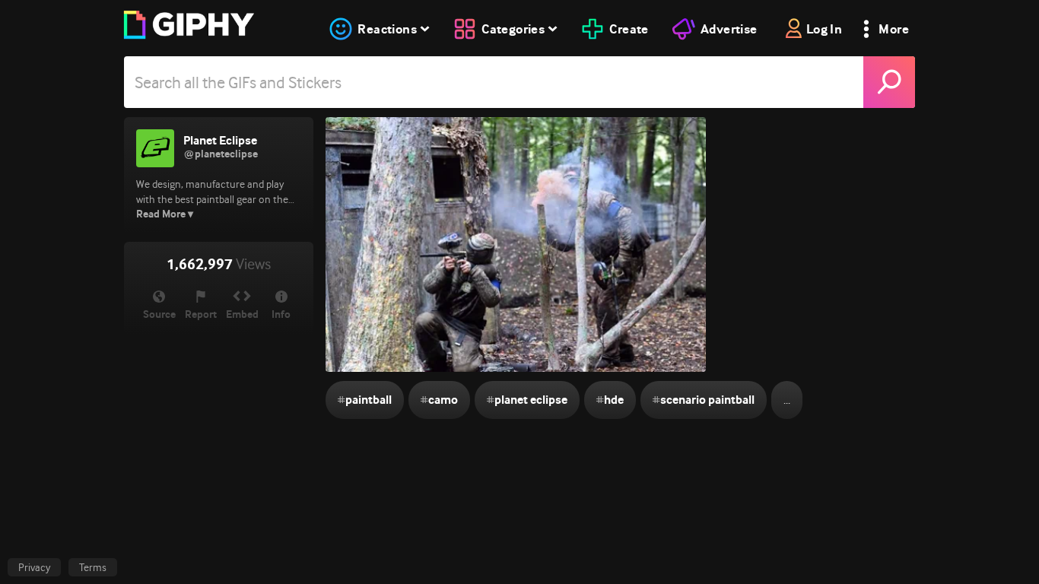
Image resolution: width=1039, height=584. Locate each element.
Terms (92, 567)
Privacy (34, 567)
